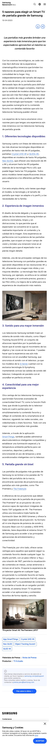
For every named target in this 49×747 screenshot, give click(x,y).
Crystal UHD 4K (19, 154)
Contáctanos (7, 719)
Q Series (24, 364)
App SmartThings (10, 639)
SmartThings (8, 436)
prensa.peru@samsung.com (23, 682)
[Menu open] (45, 4)
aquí (36, 735)
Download (38, 26)
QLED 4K (7, 649)
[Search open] (35, 4)
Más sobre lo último (23, 691)
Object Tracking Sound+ (25, 644)
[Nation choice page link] (40, 4)
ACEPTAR (40, 741)
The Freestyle (19, 488)
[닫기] (45, 723)
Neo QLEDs (7, 161)
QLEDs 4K (34, 154)
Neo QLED (7, 644)
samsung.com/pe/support (34, 676)
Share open (43, 26)
